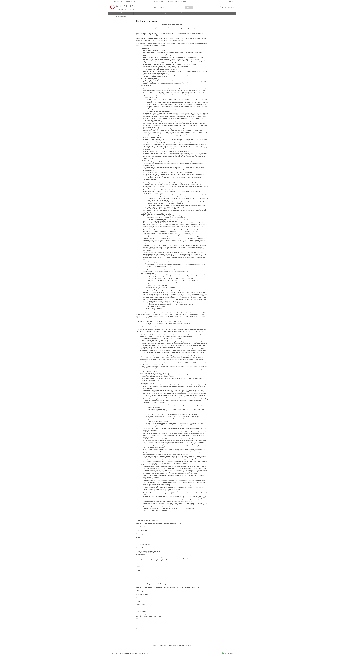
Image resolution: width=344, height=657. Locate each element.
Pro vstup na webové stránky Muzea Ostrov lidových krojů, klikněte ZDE (172, 645)
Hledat (189, 7)
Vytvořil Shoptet (229, 653)
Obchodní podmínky (158, 1)
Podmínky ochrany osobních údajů (177, 1)
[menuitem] (120, 13)
